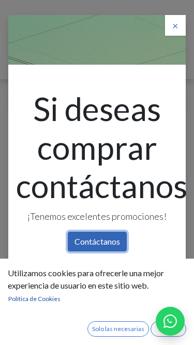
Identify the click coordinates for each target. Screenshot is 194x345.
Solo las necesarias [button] (118, 329)
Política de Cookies (34, 299)
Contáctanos (97, 241)
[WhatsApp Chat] (170, 321)
